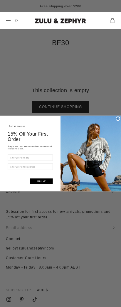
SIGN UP (41, 181)
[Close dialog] (118, 119)
